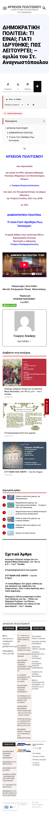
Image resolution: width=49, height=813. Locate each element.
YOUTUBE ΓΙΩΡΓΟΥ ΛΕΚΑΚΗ (24, 655)
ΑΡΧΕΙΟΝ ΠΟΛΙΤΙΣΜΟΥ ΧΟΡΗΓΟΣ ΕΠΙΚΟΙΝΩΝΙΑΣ (37, 664)
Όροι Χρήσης (37, 753)
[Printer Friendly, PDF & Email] (10, 306)
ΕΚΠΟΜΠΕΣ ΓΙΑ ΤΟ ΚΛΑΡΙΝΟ (9, 769)
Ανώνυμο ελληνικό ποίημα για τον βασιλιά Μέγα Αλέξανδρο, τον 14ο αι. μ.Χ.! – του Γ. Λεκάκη (22, 561)
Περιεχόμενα (24, 121)
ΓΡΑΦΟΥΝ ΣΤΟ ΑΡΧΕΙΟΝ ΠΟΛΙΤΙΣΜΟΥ (37, 674)
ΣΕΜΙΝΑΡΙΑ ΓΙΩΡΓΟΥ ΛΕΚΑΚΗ (38, 648)
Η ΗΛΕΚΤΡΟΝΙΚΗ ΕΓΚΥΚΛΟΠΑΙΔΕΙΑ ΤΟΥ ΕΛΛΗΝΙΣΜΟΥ (24, 11)
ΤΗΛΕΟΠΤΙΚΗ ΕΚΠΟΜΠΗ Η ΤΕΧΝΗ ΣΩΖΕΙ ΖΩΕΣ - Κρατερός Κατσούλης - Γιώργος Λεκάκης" (24, 710)
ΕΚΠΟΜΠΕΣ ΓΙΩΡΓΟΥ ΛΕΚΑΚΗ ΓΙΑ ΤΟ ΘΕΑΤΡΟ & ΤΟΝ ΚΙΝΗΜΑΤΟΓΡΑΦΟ (24, 733)
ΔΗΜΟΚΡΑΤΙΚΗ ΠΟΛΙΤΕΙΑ (21, 133)
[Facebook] (34, 748)
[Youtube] (40, 748)
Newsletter (47, 406)
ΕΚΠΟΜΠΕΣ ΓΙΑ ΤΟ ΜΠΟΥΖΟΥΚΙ (9, 763)
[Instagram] (36, 748)
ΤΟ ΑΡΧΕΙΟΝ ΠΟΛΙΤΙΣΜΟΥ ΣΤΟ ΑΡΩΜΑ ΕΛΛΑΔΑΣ (24, 648)
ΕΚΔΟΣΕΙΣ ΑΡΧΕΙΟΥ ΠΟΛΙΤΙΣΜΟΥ (39, 642)
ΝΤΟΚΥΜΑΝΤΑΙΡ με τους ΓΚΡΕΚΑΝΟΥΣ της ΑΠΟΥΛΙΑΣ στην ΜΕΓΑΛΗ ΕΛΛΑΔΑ (24, 722)
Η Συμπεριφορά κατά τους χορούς (21, 570)
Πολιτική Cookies (38, 756)
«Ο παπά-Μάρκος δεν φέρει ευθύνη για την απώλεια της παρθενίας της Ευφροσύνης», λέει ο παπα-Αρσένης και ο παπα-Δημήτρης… (24, 587)
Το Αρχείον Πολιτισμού (36, 763)
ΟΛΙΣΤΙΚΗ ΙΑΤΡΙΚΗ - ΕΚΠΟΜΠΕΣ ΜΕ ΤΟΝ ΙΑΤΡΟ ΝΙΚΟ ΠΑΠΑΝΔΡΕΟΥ (9, 777)
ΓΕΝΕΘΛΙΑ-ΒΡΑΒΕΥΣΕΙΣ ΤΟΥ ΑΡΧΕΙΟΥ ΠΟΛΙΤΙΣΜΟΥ (38, 655)
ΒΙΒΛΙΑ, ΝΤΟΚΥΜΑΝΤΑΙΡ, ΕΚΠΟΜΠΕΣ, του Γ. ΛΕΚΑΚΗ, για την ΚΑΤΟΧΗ (38, 684)
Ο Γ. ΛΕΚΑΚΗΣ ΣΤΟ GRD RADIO (9, 786)
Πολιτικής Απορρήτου (39, 759)
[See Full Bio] (30, 341)
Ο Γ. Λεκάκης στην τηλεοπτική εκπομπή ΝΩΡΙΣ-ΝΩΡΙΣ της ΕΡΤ (23, 638)
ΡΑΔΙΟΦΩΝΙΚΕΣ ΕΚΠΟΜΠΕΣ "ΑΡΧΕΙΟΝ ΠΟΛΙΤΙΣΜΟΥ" (8, 754)
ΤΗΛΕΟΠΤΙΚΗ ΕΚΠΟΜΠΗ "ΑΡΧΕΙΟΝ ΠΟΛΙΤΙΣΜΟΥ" (22, 688)
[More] (37, 86)
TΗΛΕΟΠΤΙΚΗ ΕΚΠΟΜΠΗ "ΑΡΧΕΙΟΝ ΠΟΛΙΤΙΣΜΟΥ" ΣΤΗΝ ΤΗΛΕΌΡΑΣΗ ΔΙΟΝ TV (24, 665)
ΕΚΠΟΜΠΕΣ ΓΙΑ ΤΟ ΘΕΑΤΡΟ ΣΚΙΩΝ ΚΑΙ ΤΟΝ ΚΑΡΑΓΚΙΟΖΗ (10, 793)
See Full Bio (23, 341)
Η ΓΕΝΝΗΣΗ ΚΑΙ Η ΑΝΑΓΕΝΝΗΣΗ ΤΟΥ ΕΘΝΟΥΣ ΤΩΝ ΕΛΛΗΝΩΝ (24, 699)
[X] (38, 748)
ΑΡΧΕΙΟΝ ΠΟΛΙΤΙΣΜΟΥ (17, 128)
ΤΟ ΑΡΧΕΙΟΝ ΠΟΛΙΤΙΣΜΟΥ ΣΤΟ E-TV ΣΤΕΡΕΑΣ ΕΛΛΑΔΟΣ (23, 678)
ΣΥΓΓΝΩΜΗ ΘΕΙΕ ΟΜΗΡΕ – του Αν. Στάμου (21, 576)
